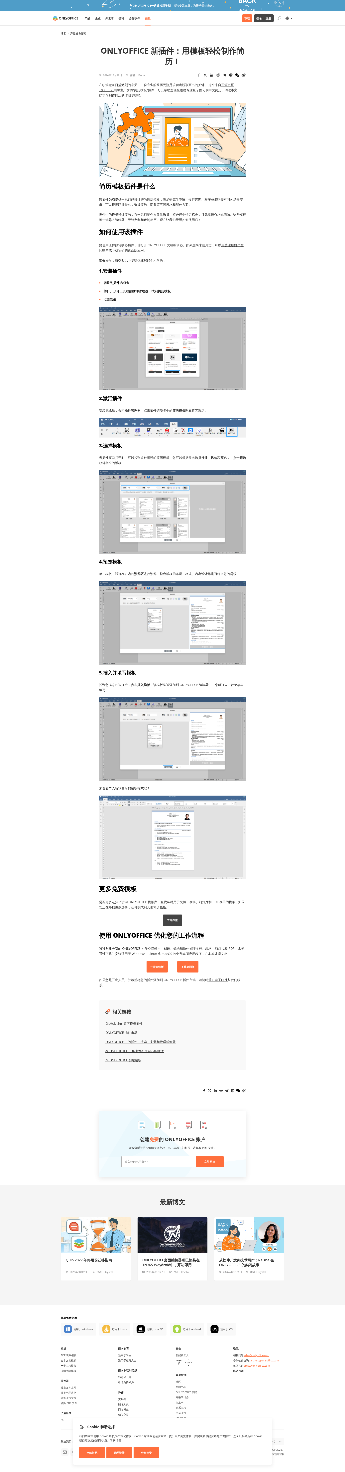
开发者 (109, 18)
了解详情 (115, 1440)
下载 (247, 18)
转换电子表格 (68, 1392)
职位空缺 (123, 1414)
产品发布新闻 (78, 33)
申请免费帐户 (126, 1382)
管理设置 (119, 1452)
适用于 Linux (119, 1329)
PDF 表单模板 (68, 1355)
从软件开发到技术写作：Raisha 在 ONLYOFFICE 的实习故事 (246, 1262)
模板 (63, 1348)
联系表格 (181, 1407)
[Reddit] (218, 75)
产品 (87, 18)
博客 (63, 33)
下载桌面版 (187, 967)
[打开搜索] (279, 18)
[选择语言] (288, 18)
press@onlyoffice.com (257, 1365)
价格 (121, 18)
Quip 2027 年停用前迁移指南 (89, 1260)
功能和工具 (124, 1377)
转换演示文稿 (68, 1398)
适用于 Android (192, 1329)
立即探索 (172, 920)
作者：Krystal (105, 1272)
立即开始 (209, 1161)
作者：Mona (137, 75)
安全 (178, 1348)
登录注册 (263, 18)
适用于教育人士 (127, 1360)
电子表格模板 (68, 1365)
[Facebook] (198, 75)
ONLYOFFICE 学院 (186, 1392)
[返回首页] (65, 18)
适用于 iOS (226, 1329)
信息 (148, 18)
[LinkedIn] (211, 75)
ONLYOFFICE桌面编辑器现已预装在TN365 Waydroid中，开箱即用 (170, 1262)
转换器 (65, 1381)
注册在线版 (157, 967)
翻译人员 (123, 1404)
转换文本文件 (68, 1387)
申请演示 (181, 1413)
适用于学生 (124, 1355)
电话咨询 (238, 1371)
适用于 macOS (155, 1329)
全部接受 (146, 1452)
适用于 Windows (83, 1329)
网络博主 (123, 1409)
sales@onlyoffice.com (256, 1355)
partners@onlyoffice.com (264, 1360)
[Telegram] (224, 75)
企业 (98, 18)
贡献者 (122, 1399)
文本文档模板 (68, 1360)
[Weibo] (243, 75)
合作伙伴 (134, 18)
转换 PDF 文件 (69, 1403)
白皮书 (179, 1402)
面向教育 (123, 1348)
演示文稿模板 (68, 1371)
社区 (178, 1382)
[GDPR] (188, 1363)
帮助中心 (181, 1387)
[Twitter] (205, 75)
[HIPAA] (179, 1363)
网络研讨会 (182, 1397)
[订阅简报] (65, 1452)
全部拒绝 (92, 1452)
